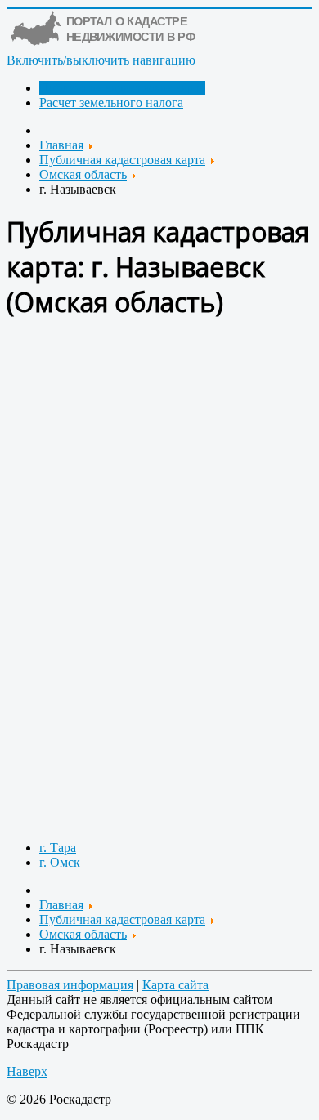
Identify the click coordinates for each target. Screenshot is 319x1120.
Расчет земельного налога (111, 102)
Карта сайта (175, 985)
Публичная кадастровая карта (122, 88)
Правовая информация (70, 985)
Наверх (27, 1071)
